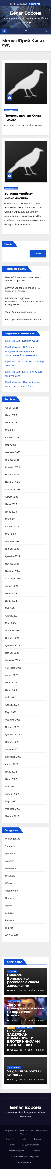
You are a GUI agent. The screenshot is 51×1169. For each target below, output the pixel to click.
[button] (46, 31)
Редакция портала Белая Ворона (23, 319)
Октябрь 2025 (12, 482)
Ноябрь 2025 (12, 474)
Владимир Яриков (16, 1151)
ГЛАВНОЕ (35, 1151)
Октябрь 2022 (12, 749)
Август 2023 (11, 675)
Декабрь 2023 (12, 645)
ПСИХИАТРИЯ (24, 1162)
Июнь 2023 (11, 690)
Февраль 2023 (12, 720)
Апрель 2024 (12, 616)
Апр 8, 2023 (12, 203)
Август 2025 (11, 497)
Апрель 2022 (12, 794)
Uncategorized (11, 110)
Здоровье (10, 846)
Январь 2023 (12, 727)
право (8, 905)
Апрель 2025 (12, 526)
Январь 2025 (12, 549)
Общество (10, 883)
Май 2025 (10, 519)
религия (9, 913)
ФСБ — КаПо (12, 935)
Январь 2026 (12, 460)
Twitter (24, 1139)
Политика (10, 898)
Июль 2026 (11, 415)
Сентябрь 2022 (13, 757)
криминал (10, 853)
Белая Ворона (25, 13)
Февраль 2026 (12, 452)
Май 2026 (10, 430)
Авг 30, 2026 (16, 991)
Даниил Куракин (31, 341)
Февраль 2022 (12, 809)
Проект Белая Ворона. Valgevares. (24, 1157)
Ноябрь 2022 (12, 742)
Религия (9, 920)
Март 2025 (10, 534)
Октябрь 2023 (12, 660)
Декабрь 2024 (12, 556)
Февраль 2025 (12, 541)
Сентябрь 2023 (13, 668)
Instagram (38, 1139)
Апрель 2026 (12, 437)
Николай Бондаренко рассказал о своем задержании (23, 980)
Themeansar (25, 1134)
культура (9, 861)
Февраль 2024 (12, 630)
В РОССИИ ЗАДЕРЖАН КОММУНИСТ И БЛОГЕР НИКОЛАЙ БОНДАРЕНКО (24, 301)
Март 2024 (10, 623)
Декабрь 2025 (12, 467)
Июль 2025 (11, 504)
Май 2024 (10, 608)
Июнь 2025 (11, 512)
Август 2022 (11, 764)
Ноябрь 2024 (12, 564)
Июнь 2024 (11, 601)
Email (12, 1145)
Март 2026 (10, 445)
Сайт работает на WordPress (16, 1130)
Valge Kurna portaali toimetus (20, 312)
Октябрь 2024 (12, 571)
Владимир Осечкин (30, 1145)
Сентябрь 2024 (13, 578)
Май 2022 (10, 786)
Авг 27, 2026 (16, 1020)
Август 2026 (11, 408)
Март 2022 (10, 801)
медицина (10, 868)
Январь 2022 (12, 816)
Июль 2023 (11, 682)
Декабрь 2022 (12, 734)
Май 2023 (10, 697)
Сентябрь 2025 (13, 489)
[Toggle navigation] (26, 31)
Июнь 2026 (11, 422)
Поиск (8, 244)
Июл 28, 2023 (13, 125)
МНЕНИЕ (10, 876)
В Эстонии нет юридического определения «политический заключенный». (21, 351)
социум (9, 928)
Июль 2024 (11, 593)
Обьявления (11, 891)
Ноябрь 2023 (12, 653)
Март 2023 (10, 712)
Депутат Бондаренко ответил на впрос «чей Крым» (25, 1010)
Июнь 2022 (11, 779)
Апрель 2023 (12, 705)
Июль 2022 (11, 772)
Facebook (10, 1139)
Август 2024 (11, 586)
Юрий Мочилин (33, 125)
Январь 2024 (12, 638)
